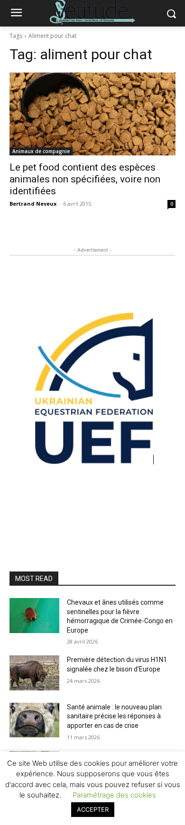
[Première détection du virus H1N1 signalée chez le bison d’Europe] (34, 672)
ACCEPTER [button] (93, 809)
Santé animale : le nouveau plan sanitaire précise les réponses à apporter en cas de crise (114, 716)
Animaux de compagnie (41, 151)
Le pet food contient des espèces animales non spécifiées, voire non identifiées (84, 179)
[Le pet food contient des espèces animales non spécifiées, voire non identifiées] (92, 114)
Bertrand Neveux (32, 203)
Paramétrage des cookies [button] (114, 794)
